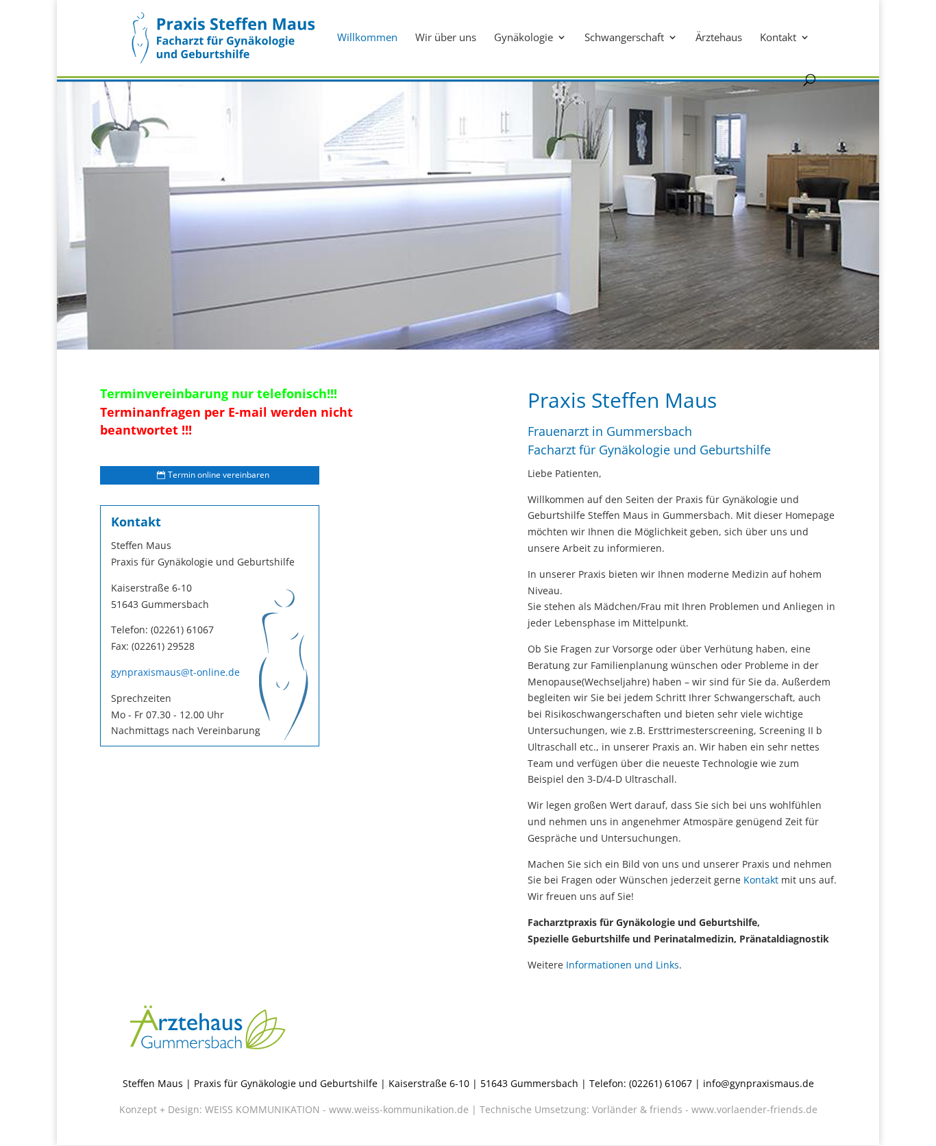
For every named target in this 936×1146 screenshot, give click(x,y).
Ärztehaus (718, 38)
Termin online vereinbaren (218, 474)
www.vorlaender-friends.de (754, 1109)
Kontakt (778, 38)
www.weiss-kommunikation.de (399, 1109)
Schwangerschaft (624, 38)
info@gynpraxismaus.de (758, 1083)
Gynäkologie (523, 38)
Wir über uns (445, 38)
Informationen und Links (622, 964)
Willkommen (367, 38)
